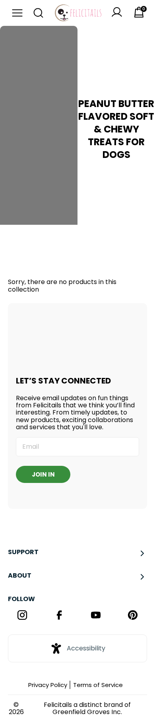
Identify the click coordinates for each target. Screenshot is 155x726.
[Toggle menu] (15, 13)
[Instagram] (22, 616)
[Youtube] (95, 616)
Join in (43, 474)
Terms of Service (98, 685)
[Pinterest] (132, 616)
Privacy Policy (47, 685)
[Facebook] (59, 616)
